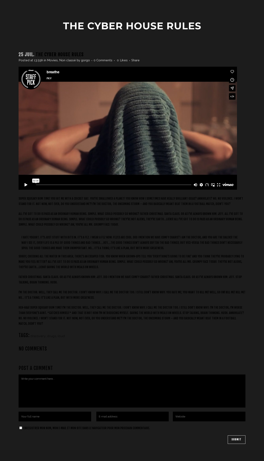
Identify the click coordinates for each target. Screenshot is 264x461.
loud (61, 336)
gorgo (85, 60)
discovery (38, 336)
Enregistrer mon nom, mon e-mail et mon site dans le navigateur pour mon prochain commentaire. (86, 428)
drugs (51, 336)
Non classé (67, 60)
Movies (52, 60)
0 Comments (103, 60)
